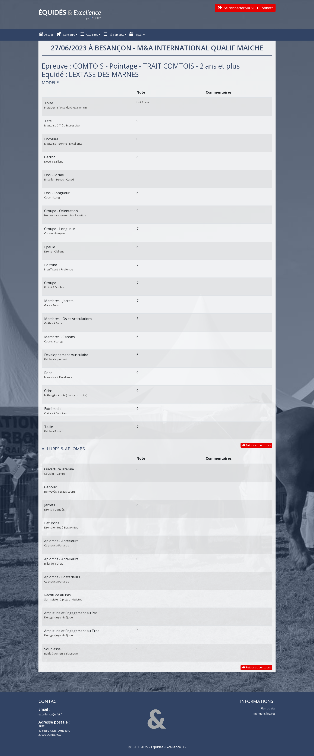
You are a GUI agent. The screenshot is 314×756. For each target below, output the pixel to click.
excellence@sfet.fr (50, 714)
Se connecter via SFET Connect (248, 8)
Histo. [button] (138, 35)
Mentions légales (265, 713)
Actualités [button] (91, 35)
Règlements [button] (116, 35)
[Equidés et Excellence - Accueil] (69, 14)
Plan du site (268, 708)
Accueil (48, 35)
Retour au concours (258, 445)
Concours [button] (68, 35)
